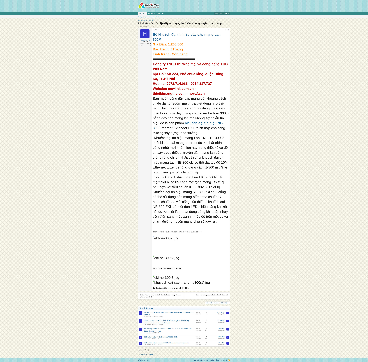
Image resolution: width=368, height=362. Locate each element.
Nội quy (202, 360)
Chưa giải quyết (142, 17)
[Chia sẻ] (225, 30)
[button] (154, 13)
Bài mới (150, 13)
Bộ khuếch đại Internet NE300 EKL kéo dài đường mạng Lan (166, 343)
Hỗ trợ (217, 360)
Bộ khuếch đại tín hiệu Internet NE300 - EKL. (161, 337)
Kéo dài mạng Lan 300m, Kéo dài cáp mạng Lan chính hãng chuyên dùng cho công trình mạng (166, 321)
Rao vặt (161, 316)
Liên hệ (196, 360)
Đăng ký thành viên (154, 17)
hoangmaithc (143, 26)
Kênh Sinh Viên (144, 360)
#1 (228, 30)
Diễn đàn (142, 13)
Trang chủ (224, 360)
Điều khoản (210, 360)
